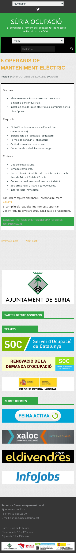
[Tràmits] (38, 344)
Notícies (21, 220)
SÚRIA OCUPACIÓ (36, 25)
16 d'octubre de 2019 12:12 (29, 76)
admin (54, 76)
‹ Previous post (9, 241)
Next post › (32, 241)
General (8, 220)
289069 (7, 202)
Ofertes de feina (39, 220)
